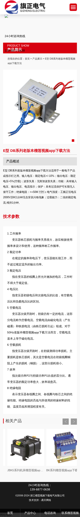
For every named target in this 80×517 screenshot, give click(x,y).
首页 (27, 58)
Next (74, 422)
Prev (66, 422)
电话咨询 (50, 513)
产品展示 (37, 58)
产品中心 (30, 513)
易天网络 (46, 500)
